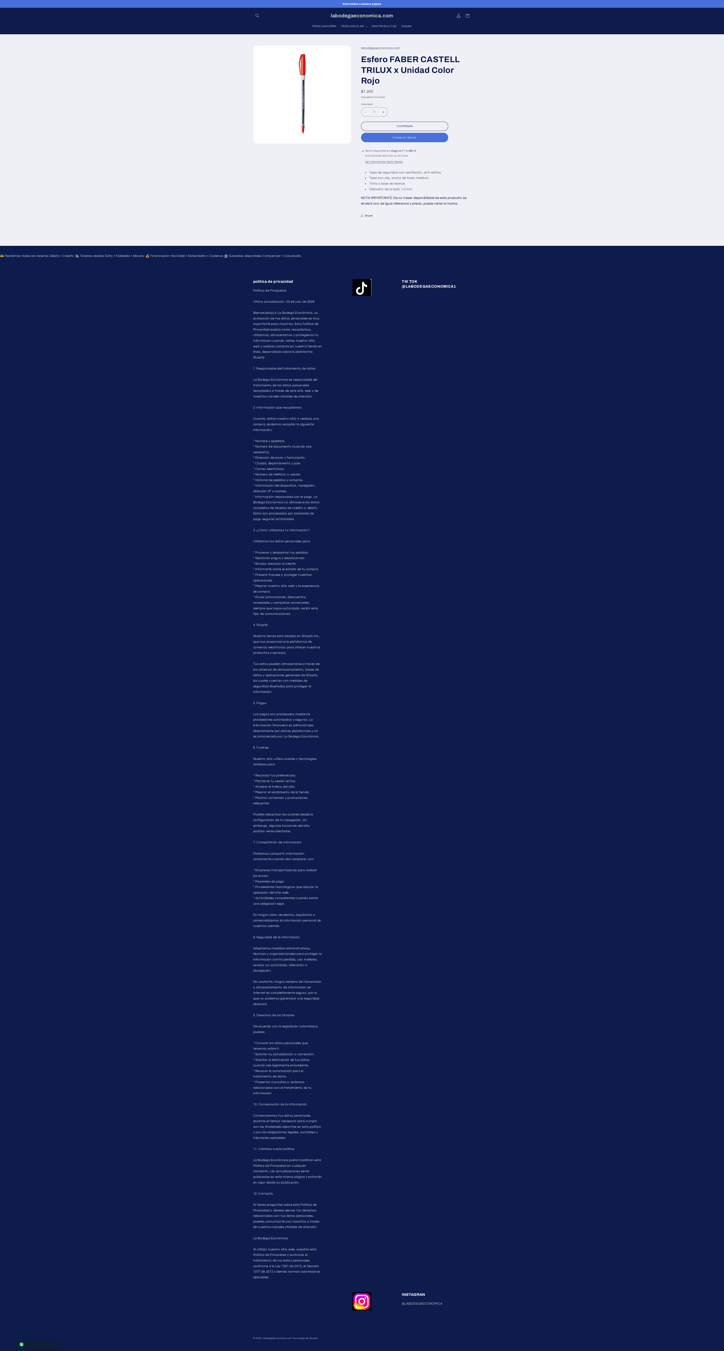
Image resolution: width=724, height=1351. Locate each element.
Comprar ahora (404, 137)
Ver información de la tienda (384, 161)
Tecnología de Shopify (305, 1338)
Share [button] (369, 215)
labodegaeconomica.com (277, 1338)
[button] (257, 15)
